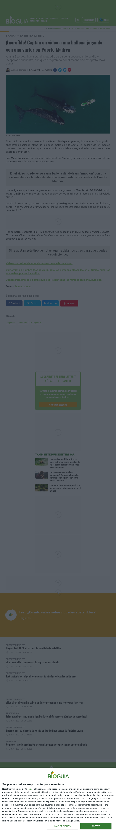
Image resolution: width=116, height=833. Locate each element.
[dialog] (58, 800)
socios (30, 789)
